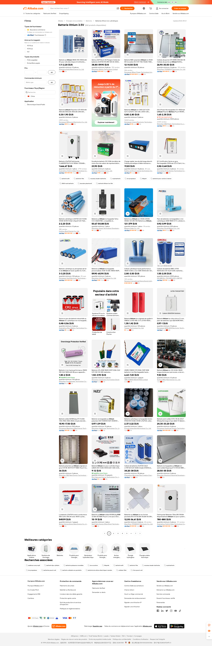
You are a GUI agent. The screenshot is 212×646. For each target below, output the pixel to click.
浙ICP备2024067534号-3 (162, 643)
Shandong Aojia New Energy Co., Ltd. (71, 69)
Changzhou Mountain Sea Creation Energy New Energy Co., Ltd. (138, 475)
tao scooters (94, 565)
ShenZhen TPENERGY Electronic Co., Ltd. (171, 69)
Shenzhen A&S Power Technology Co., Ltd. (171, 124)
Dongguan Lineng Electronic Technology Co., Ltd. (138, 122)
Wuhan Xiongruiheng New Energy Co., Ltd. (73, 524)
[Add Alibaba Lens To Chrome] (59, 626)
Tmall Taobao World (95, 636)
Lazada (106, 636)
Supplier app (97, 626)
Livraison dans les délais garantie (71, 594)
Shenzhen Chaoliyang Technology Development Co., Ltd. (106, 379)
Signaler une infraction (132, 607)
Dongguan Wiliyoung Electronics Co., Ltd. (73, 122)
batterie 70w (80, 178)
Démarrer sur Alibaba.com (165, 590)
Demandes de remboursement (135, 598)
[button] (117, 8)
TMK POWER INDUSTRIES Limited (136, 379)
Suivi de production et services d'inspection (70, 603)
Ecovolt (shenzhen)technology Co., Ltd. (137, 428)
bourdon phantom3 (86, 183)
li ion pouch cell (137, 570)
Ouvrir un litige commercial (133, 594)
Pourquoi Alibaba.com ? (36, 586)
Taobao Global (115, 636)
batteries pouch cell (50, 570)
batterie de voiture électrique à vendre (100, 570)
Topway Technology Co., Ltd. (134, 328)
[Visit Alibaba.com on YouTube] (175, 610)
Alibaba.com (147, 626)
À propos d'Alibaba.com (36, 581)
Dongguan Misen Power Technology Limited (138, 72)
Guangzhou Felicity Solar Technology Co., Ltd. (73, 171)
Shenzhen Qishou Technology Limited (105, 69)
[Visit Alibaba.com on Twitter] (166, 610)
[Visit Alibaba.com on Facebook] (158, 610)
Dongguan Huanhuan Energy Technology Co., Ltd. (171, 428)
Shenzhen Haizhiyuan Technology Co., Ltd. (106, 428)
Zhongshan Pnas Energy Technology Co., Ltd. (171, 171)
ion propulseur (131, 178)
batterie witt (66, 178)
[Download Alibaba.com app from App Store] (160, 626)
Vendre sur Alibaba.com (165, 586)
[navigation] (40, 277)
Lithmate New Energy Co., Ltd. (102, 171)
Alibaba (60, 21)
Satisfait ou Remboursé (68, 590)
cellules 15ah (122, 570)
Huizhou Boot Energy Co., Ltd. (69, 231)
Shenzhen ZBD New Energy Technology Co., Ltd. (73, 475)
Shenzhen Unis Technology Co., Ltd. (104, 278)
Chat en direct (129, 590)
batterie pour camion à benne (162, 178)
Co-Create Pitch (33, 590)
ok (52, 72)
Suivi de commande (163, 594)
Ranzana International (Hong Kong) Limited (138, 281)
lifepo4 (144, 178)
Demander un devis (98, 592)
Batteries (89, 21)
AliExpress (74, 636)
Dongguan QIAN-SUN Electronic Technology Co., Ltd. (171, 328)
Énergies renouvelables (74, 21)
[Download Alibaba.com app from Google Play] (176, 626)
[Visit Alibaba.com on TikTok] (180, 610)
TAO (123, 636)
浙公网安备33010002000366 (142, 643)
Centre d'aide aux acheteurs (134, 586)
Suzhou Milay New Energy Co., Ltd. (168, 379)
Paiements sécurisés (67, 586)
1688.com (83, 636)
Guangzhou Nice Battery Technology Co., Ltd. (73, 328)
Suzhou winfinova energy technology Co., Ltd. (138, 171)
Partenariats (161, 602)
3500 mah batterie (68, 183)
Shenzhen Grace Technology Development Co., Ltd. (106, 228)
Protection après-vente (68, 598)
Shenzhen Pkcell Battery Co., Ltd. (168, 228)
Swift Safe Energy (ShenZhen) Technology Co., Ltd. (106, 524)
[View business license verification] (126, 643)
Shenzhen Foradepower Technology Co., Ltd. (73, 381)
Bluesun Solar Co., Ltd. (132, 228)
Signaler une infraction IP (133, 602)
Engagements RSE (34, 594)
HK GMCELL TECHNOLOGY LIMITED (169, 278)
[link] (209, 625)
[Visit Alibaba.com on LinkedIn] (162, 610)
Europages (138, 636)
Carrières (31, 598)
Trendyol (129, 636)
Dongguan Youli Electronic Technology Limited (73, 278)
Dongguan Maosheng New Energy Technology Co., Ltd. (73, 428)
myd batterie (116, 178)
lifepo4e (106, 565)
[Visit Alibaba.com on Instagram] (171, 610)
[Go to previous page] (105, 533)
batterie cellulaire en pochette (71, 570)
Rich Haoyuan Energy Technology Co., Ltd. (106, 477)
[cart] (151, 9)
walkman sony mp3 (34, 565)
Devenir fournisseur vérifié (166, 598)
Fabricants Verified (98, 588)
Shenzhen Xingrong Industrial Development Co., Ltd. (171, 475)
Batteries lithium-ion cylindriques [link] (106, 21)
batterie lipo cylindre (52, 565)
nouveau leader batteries (98, 178)
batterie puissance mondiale (74, 565)
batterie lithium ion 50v (105, 183)
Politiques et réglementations (70, 609)
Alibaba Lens (37, 626)
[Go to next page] (140, 533)
